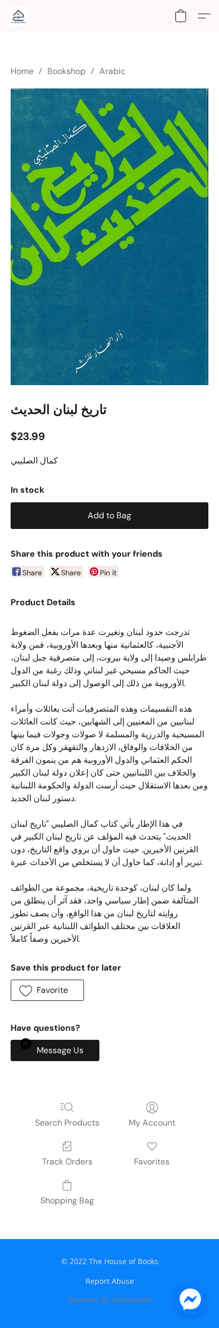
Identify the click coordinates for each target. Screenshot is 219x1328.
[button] (19, 16)
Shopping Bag (67, 1200)
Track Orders (67, 1161)
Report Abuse (110, 1281)
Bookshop (66, 71)
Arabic (112, 71)
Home (22, 71)
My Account (152, 1122)
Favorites (152, 1161)
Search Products (67, 1122)
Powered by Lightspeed (109, 1299)
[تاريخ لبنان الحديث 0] (109, 236)
